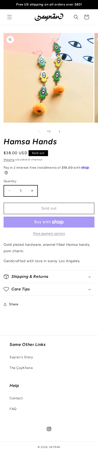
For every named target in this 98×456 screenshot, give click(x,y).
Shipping (9, 159)
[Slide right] (59, 131)
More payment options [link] (49, 233)
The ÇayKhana (21, 368)
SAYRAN (54, 447)
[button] (9, 17)
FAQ (13, 409)
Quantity (10, 181)
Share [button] (14, 304)
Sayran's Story (21, 357)
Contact (16, 398)
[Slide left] (38, 131)
